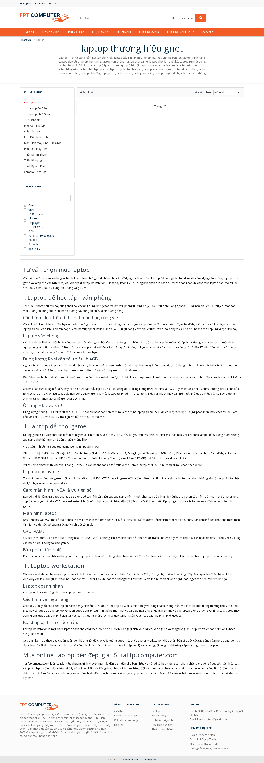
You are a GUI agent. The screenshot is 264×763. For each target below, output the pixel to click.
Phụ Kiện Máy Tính (36, 149)
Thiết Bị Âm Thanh (36, 154)
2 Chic (32, 231)
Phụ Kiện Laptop (34, 125)
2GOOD (33, 240)
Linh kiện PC (75, 32)
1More (32, 218)
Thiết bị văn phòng (181, 32)
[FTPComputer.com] (44, 17)
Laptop (29, 32)
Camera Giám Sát (35, 172)
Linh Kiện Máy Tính (36, 137)
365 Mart (34, 248)
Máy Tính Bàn (32, 131)
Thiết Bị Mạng (33, 160)
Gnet (31, 205)
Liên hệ (52, 3)
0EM (31, 209)
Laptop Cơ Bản (37, 108)
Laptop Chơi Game (39, 114)
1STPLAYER (36, 227)
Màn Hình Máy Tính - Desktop (42, 143)
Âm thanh (123, 32)
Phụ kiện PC (100, 32)
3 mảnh (33, 244)
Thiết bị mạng (149, 32)
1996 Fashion (36, 214)
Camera (207, 32)
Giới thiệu (39, 3)
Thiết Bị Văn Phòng (36, 166)
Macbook (34, 120)
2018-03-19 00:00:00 (41, 235)
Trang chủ (26, 3)
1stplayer (34, 223)
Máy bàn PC (50, 32)
